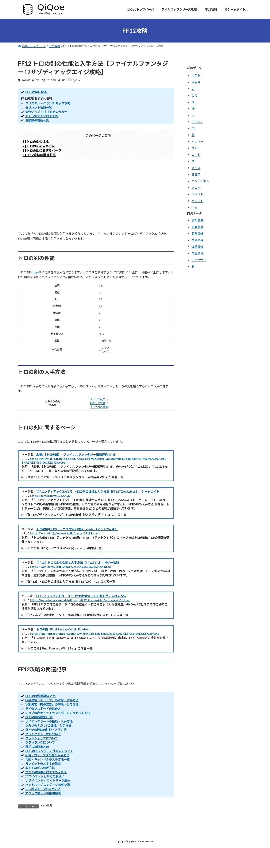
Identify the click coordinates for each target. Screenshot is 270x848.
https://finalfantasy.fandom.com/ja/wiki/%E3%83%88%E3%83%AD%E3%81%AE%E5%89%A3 (94, 633)
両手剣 (37, 272)
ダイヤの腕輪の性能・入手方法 (46, 730)
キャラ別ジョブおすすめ (41, 116)
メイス (196, 168)
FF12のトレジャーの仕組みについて (49, 751)
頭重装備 (197, 233)
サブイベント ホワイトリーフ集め (47, 780)
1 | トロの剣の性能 (36, 141)
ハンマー (197, 141)
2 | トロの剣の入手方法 (39, 146)
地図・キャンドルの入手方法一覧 (47, 759)
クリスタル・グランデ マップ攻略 (47, 103)
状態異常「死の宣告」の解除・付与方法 (51, 704)
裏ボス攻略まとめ (37, 746)
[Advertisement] (96, 195)
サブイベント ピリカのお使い (44, 776)
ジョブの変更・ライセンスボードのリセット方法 (57, 713)
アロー (196, 187)
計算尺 (196, 174)
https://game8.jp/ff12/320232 (50, 495)
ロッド (196, 154)
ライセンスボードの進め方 (43, 708)
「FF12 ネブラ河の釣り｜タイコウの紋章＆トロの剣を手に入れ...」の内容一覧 (76, 615)
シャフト (197, 194)
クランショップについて (41, 738)
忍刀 (194, 95)
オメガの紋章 (97, 399)
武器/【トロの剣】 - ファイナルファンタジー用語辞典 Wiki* (76, 454)
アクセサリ (199, 260)
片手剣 (196, 75)
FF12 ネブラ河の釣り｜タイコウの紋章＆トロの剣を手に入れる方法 (81, 596)
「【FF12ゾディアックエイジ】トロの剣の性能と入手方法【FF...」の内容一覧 (75, 514)
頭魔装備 (197, 227)
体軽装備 (197, 240)
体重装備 (197, 253)
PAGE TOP (260, 818)
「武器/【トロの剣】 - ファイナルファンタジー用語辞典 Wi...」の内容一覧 (74, 477)
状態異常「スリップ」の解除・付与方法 (51, 700)
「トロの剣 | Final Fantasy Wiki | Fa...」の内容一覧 (58, 648)
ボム (194, 207)
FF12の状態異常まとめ (40, 696)
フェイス (104, 351)
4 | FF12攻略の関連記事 (39, 155)
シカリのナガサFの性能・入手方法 (48, 725)
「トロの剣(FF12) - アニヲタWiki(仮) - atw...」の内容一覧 (63, 548)
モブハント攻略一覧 (38, 107)
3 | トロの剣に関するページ (42, 150)
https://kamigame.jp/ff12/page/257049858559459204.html (70, 567)
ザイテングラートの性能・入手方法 (49, 721)
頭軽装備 (197, 220)
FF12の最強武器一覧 (39, 717)
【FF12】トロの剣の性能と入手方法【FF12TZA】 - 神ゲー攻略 (77, 562)
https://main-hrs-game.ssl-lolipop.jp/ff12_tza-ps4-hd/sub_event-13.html (80, 600)
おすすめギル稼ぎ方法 (40, 768)
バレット (197, 201)
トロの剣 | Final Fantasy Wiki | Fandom (62, 629)
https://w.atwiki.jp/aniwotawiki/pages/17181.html (64, 533)
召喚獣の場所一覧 (37, 120)
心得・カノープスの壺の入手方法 (47, 755)
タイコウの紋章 (99, 407)
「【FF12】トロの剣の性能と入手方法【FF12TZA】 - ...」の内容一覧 (70, 581)
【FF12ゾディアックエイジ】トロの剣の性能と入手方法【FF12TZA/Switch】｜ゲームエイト (97, 491)
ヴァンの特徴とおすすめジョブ (46, 772)
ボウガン (197, 122)
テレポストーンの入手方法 (43, 789)
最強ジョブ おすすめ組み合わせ (46, 112)
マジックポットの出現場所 (43, 793)
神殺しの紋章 (97, 403)
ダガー (196, 148)
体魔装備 (197, 247)
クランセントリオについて (43, 734)
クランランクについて (40, 742)
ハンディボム (200, 181)
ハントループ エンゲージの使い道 (47, 784)
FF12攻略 (46, 805)
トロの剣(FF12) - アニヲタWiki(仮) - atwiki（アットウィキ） (77, 529)
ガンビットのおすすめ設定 (43, 763)
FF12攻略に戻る (36, 92)
